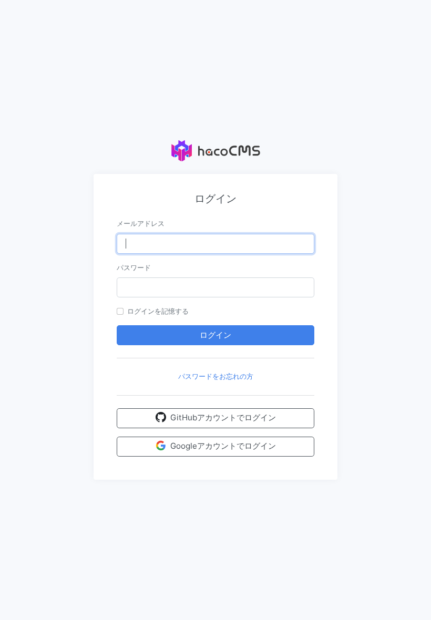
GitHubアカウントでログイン (223, 417)
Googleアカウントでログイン (223, 446)
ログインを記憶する (158, 311)
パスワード (134, 267)
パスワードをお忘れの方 (215, 376)
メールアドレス (141, 223)
